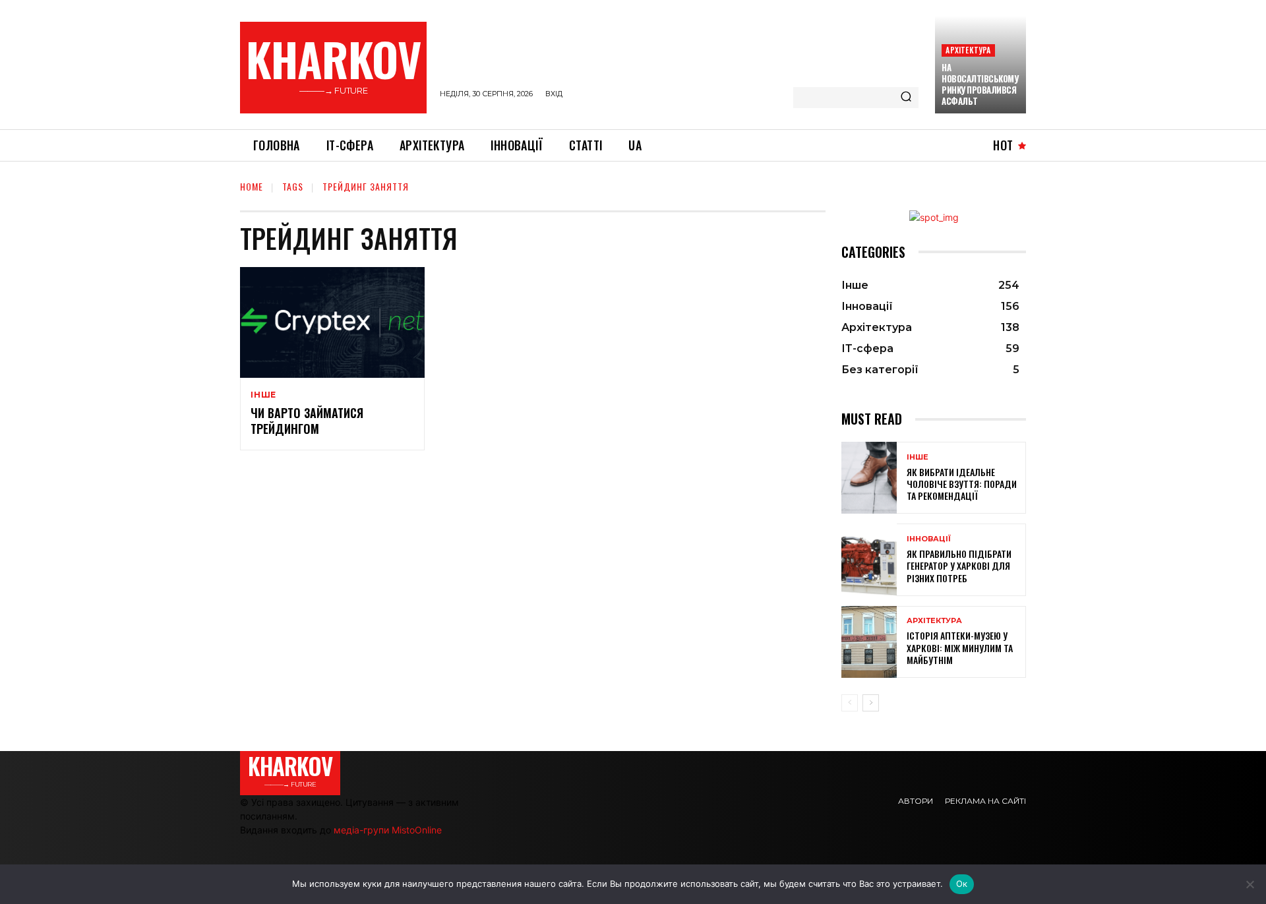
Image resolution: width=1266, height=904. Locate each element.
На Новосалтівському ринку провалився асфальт (980, 84)
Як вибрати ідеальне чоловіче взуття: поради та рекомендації (962, 483)
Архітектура (968, 49)
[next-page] (870, 702)
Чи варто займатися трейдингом (307, 420)
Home (251, 186)
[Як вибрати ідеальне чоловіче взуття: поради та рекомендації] (869, 478)
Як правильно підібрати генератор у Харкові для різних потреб (959, 565)
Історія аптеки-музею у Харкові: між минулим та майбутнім (960, 647)
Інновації (929, 539)
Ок (962, 883)
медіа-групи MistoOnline (388, 829)
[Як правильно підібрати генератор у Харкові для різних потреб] (869, 559)
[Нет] (1249, 884)
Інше (263, 395)
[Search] (906, 97)
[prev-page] (849, 702)
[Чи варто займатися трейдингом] (332, 322)
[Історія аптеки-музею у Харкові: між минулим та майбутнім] (869, 642)
